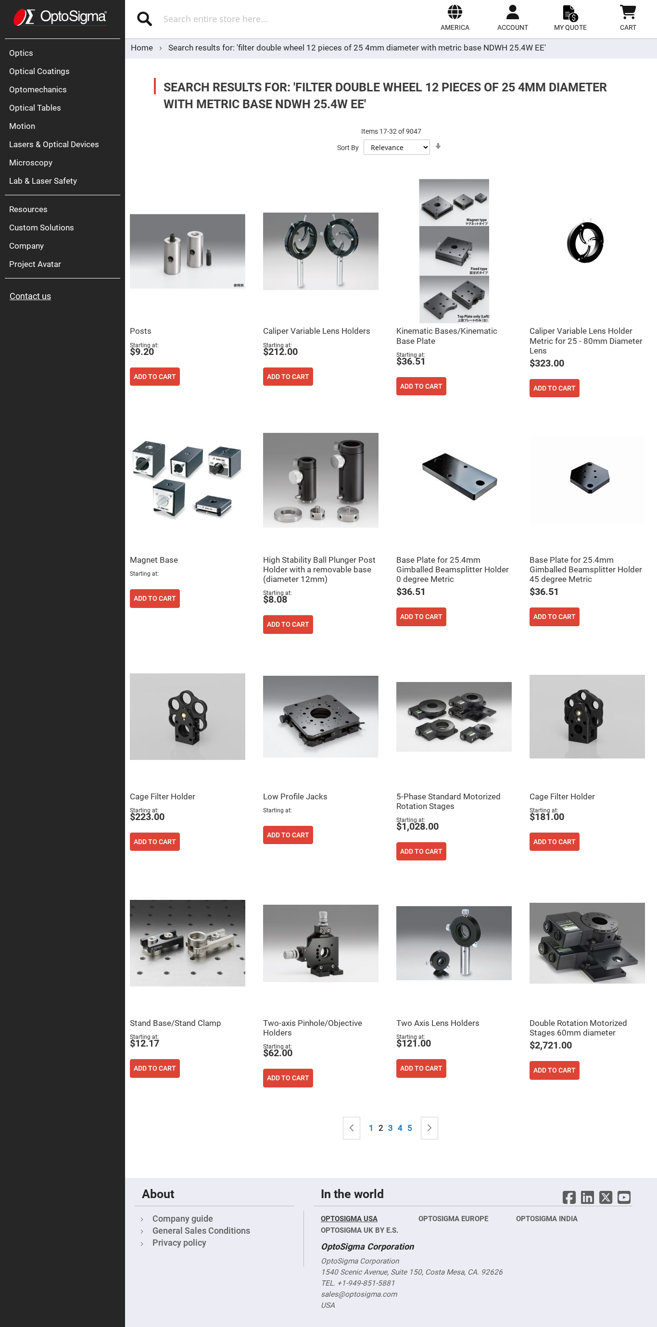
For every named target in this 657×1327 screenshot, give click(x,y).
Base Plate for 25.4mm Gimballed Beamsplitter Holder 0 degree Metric (452, 569)
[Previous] (351, 1128)
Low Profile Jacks (295, 796)
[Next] (429, 1128)
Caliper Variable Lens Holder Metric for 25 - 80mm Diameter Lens (586, 340)
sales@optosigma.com (359, 1294)
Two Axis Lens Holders (438, 1023)
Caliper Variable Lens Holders (316, 331)
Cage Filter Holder (162, 796)
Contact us (30, 296)
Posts (141, 331)
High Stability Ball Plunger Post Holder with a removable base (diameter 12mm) (319, 569)
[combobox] (230, 18)
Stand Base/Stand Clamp (175, 1023)
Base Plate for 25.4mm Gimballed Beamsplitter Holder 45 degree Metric (586, 569)
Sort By (348, 148)
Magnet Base (154, 560)
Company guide (182, 1218)
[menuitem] (65, 53)
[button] (455, 18)
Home (143, 47)
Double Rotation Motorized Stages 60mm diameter (578, 1027)
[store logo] (60, 17)
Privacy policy (179, 1243)
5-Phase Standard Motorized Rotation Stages (448, 801)
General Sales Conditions (201, 1231)
